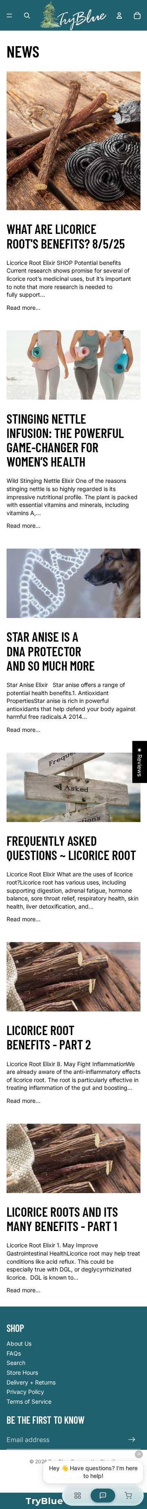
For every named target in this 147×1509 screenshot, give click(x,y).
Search (16, 1362)
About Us (19, 1343)
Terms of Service (29, 1401)
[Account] (119, 15)
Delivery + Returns (31, 1382)
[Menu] (9, 15)
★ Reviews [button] (139, 761)
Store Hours (22, 1372)
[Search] (27, 15)
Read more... (23, 307)
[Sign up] (131, 1439)
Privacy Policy (25, 1391)
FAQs (14, 1353)
